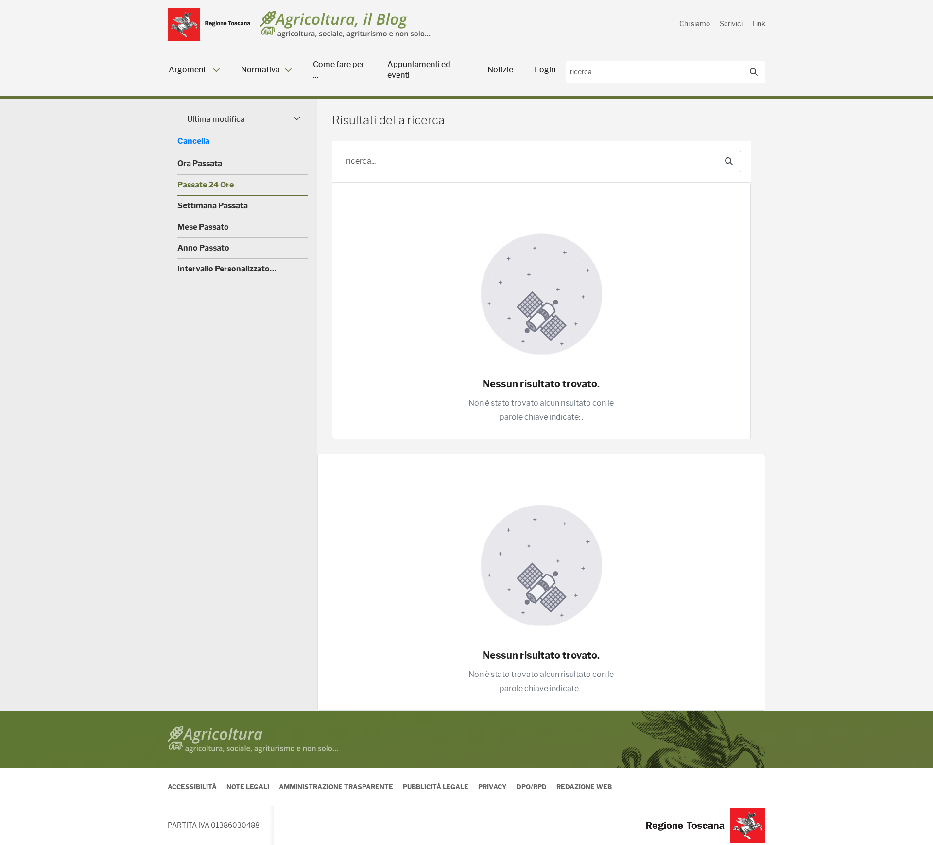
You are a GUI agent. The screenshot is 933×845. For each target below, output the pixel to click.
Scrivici (731, 23)
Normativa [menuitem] (260, 69)
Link (758, 23)
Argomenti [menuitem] (188, 69)
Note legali (247, 787)
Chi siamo (694, 23)
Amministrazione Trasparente (336, 787)
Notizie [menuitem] (500, 69)
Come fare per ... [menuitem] (338, 70)
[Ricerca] (753, 72)
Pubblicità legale (435, 787)
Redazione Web (584, 787)
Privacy (492, 787)
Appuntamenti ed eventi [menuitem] (418, 70)
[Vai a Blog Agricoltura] (345, 24)
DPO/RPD (532, 787)
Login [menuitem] (545, 69)
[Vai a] (209, 24)
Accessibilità (192, 787)
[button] (242, 119)
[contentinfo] (466, 778)
